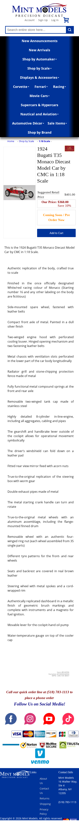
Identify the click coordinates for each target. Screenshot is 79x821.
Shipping (45, 804)
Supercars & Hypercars (39, 105)
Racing (58, 86)
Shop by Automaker (38, 59)
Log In (55, 20)
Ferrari (40, 86)
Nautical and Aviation (38, 114)
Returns (44, 798)
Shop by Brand (39, 132)
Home (10, 141)
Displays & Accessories (38, 77)
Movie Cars (39, 96)
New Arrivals (39, 50)
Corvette (20, 86)
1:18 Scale (44, 141)
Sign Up (43, 20)
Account (30, 20)
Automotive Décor (27, 123)
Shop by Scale (38, 68)
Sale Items (56, 123)
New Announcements (40, 41)
